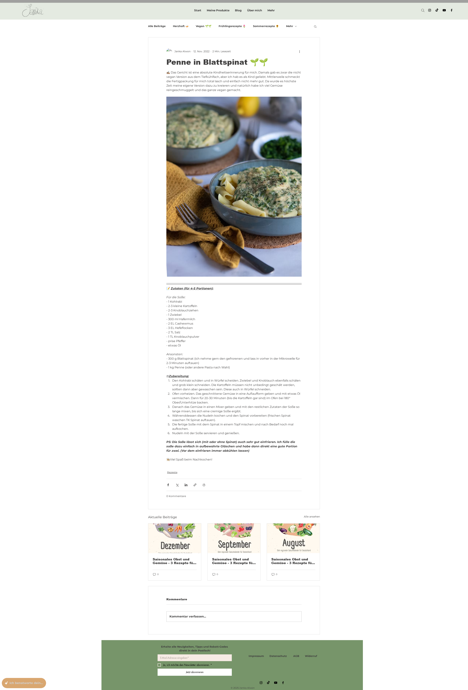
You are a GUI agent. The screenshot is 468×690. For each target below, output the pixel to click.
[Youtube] (444, 10)
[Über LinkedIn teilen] (186, 485)
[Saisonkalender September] (234, 538)
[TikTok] (437, 10)
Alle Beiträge (157, 26)
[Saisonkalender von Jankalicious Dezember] (174, 538)
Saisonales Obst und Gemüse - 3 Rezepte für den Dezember (174, 561)
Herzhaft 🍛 (180, 26)
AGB (296, 656)
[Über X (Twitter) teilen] (177, 485)
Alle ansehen (312, 516)
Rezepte (172, 472)
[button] (315, 26)
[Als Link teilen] (195, 485)
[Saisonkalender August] (293, 538)
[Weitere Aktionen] (299, 51)
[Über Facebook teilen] (168, 485)
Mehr (289, 26)
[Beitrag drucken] (204, 485)
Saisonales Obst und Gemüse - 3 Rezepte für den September (233, 561)
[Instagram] (429, 10)
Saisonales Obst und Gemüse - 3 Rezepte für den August (292, 561)
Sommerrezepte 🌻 (266, 26)
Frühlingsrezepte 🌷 (232, 26)
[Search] (423, 10)
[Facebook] (451, 10)
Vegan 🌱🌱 (203, 26)
